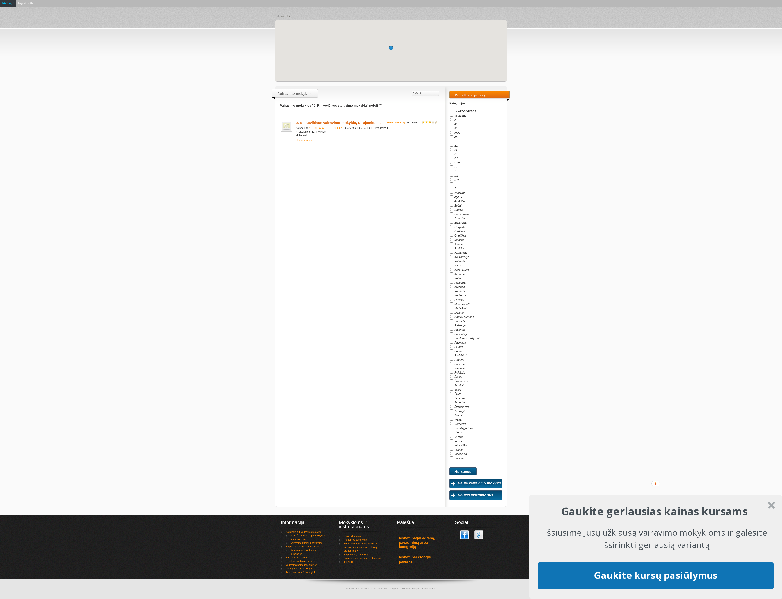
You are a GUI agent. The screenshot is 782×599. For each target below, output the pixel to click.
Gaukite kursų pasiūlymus (655, 575)
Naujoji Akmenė (464, 316)
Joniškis (459, 248)
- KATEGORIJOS (465, 111)
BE (316, 128)
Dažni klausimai (352, 536)
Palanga (459, 329)
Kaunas (459, 265)
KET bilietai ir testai (296, 557)
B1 (456, 145)
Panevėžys (461, 334)
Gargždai (460, 227)
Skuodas (460, 402)
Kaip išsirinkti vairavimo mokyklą (304, 531)
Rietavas (460, 368)
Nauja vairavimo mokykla (480, 483)
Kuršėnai (460, 295)
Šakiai (458, 376)
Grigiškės (460, 235)
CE (323, 128)
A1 (456, 124)
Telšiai (458, 415)
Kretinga (459, 286)
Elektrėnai (460, 222)
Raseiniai (460, 364)
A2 (456, 128)
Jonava (459, 244)
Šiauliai (458, 385)
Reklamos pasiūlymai (356, 539)
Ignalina (459, 239)
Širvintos (459, 398)
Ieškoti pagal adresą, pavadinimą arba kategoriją (417, 542)
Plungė (458, 346)
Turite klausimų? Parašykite (301, 572)
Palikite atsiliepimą (396, 122)
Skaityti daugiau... (305, 140)
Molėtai (459, 312)
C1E (457, 162)
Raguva (459, 359)
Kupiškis (459, 291)
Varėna (458, 436)
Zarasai (459, 458)
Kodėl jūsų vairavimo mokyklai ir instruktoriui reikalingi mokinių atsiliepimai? (361, 547)
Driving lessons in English (300, 568)
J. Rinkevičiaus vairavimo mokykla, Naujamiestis (338, 123)
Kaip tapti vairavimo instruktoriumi (362, 558)
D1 (456, 175)
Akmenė (459, 192)
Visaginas (460, 453)
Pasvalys (460, 342)
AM (456, 137)
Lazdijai (459, 299)
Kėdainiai (460, 274)
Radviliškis (461, 355)
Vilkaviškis (460, 445)
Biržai (457, 205)
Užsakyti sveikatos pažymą (300, 561)
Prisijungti (8, 3)
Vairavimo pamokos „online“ (301, 565)
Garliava (459, 231)
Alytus (458, 197)
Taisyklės (349, 561)
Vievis (458, 441)
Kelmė (458, 278)
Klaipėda (460, 282)
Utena (458, 432)
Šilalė (457, 389)
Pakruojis (460, 325)
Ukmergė (460, 423)
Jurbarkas (460, 252)
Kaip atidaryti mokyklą (356, 554)
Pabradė (459, 321)
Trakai (458, 419)
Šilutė (457, 394)
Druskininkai (462, 218)
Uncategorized (463, 428)
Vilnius (338, 128)
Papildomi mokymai (466, 338)
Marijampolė (462, 304)
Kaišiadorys (461, 257)
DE (331, 128)
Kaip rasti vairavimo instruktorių (303, 546)
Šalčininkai (461, 381)
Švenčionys (461, 406)
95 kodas (460, 115)
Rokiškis (459, 372)
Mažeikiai (460, 308)
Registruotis (25, 3)
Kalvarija (459, 261)
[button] (391, 48)
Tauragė (459, 411)
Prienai (458, 351)
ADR (457, 132)
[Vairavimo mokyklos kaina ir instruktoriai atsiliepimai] (278, 16)
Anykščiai (460, 201)
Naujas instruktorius (475, 495)
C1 (456, 158)
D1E (457, 179)
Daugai (458, 209)
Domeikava (461, 214)
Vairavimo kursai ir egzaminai (307, 543)
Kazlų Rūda (461, 269)
